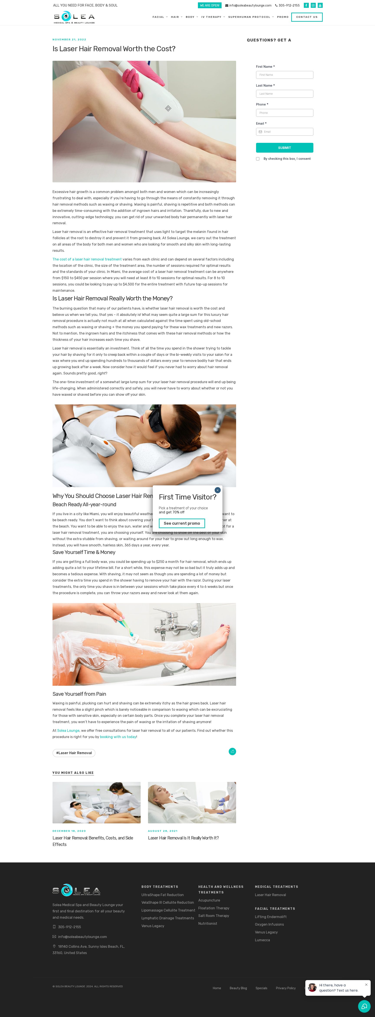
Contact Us (307, 16)
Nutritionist (207, 923)
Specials (261, 988)
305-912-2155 (289, 5)
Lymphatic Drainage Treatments (167, 918)
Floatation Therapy (213, 908)
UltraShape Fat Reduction (162, 895)
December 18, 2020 (69, 830)
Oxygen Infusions (269, 924)
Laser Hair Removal (270, 895)
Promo (283, 16)
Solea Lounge (68, 731)
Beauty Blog (238, 988)
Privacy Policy (286, 988)
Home (217, 988)
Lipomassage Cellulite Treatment (168, 910)
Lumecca (262, 940)
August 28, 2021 (163, 830)
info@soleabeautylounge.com (250, 5)
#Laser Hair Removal (74, 753)
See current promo (182, 523)
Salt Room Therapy (213, 916)
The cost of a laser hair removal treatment (87, 259)
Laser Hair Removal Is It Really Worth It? (183, 838)
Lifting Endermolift (271, 917)
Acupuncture (209, 900)
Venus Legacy (152, 926)
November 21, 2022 (69, 39)
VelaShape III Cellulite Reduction (167, 902)
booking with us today (118, 737)
